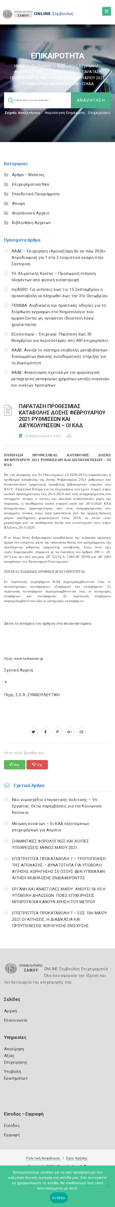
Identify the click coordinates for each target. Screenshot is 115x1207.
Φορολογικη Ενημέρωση (65, 113)
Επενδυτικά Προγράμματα (36, 194)
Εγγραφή (12, 1135)
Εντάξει (59, 1198)
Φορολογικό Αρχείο (30, 213)
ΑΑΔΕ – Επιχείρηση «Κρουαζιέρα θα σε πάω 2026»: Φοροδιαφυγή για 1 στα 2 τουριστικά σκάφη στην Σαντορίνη (58, 257)
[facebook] (46, 731)
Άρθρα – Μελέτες (28, 174)
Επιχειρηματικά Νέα (30, 184)
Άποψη (18, 203)
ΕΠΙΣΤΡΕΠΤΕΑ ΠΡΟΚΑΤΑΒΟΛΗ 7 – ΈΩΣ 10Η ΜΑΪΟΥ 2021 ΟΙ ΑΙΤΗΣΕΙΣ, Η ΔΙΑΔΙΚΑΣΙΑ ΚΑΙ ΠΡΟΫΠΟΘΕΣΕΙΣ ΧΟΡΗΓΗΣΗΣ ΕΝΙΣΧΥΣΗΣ (59, 919)
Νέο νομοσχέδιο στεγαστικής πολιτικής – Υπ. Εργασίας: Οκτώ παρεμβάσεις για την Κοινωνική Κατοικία (56, 806)
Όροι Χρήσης (76, 1158)
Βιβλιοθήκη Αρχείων (76, 66)
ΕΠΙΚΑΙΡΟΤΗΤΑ (62, 72)
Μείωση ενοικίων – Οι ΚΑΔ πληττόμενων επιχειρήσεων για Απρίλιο (50, 826)
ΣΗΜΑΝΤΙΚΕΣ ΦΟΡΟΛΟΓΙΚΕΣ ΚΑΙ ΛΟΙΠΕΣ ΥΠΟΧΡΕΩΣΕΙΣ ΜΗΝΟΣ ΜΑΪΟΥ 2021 (50, 844)
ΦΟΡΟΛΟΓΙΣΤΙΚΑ (28, 72)
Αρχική (10, 1011)
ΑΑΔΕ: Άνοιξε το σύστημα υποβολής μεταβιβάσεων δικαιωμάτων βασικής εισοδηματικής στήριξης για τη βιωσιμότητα (59, 356)
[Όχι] (108, 1189)
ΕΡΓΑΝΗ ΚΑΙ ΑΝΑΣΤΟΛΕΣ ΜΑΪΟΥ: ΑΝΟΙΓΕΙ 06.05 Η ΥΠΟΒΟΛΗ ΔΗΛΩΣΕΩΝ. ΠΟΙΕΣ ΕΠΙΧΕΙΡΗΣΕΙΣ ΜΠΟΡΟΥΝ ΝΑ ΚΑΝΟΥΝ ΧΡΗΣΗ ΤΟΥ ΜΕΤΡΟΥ (58, 895)
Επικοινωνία (15, 1020)
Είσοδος (12, 1125)
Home (19, 66)
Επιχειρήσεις (99, 113)
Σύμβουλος (41, 66)
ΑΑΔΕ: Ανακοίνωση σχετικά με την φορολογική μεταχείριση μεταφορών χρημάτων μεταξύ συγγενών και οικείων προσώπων (60, 379)
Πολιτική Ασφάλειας (43, 1158)
